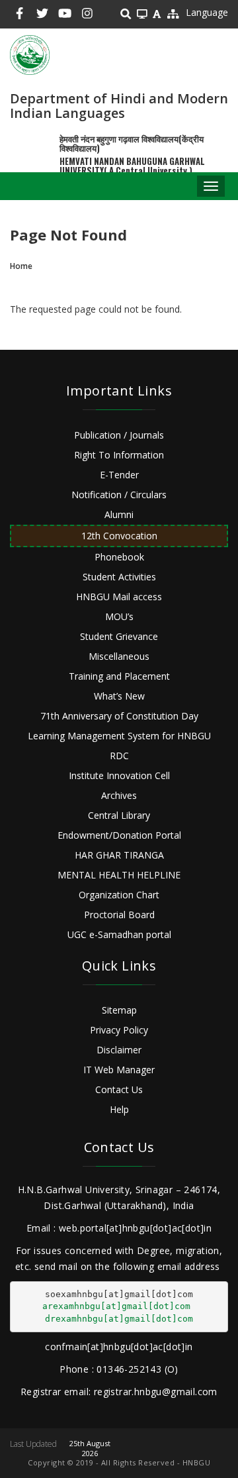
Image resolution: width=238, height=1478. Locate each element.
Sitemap (119, 1010)
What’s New (119, 696)
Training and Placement (119, 676)
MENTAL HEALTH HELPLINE (119, 875)
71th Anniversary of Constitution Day (119, 716)
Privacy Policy (119, 1030)
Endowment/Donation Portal (119, 835)
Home (21, 266)
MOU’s (119, 616)
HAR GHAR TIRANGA (119, 855)
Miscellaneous (119, 656)
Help (119, 1109)
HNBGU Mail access (119, 596)
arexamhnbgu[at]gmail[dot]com (116, 1306)
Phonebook (119, 557)
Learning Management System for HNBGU (119, 735)
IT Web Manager (119, 1069)
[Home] (30, 55)
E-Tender (119, 474)
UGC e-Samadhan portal (119, 934)
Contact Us (119, 1089)
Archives (119, 795)
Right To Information (119, 455)
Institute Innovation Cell (119, 775)
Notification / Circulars (119, 494)
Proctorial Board (119, 914)
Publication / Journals (119, 435)
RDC (119, 755)
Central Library (119, 815)
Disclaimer (119, 1049)
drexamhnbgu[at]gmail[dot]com (119, 1319)
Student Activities (119, 576)
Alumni (119, 514)
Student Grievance (119, 636)
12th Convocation (119, 535)
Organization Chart (119, 894)
